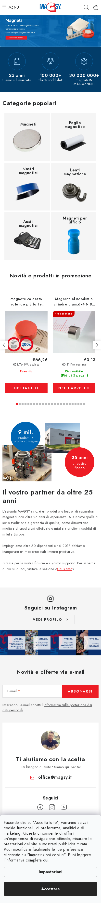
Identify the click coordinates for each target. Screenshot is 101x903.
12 (52, 404)
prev (4, 345)
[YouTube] (64, 807)
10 (46, 404)
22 (81, 404)
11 (49, 404)
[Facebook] (40, 807)
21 (78, 404)
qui (46, 860)
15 (61, 404)
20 (75, 404)
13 (55, 404)
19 (73, 404)
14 (58, 404)
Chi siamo (65, 569)
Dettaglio (26, 388)
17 (67, 404)
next (97, 345)
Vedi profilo (47, 619)
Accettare (50, 889)
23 (84, 404)
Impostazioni (50, 872)
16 (64, 404)
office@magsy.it (55, 777)
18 (70, 404)
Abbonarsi (80, 691)
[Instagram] (52, 807)
